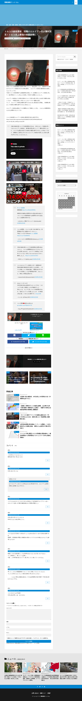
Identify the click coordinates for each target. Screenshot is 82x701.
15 (69, 202)
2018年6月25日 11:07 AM (14, 551)
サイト (7, 632)
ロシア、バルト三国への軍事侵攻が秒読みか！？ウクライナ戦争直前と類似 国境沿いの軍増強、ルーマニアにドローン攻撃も (66, 83)
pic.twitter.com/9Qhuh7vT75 (24, 305)
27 (64, 207)
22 (69, 205)
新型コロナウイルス (61, 59)
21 (66, 205)
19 (61, 205)
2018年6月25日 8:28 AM (13, 452)
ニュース (15, 38)
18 (59, 205)
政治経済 (19, 38)
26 (61, 207)
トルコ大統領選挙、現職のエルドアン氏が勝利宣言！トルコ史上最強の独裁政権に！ (31, 48)
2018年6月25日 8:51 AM (13, 515)
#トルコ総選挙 (21, 207)
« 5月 (59, 209)
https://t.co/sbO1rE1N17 (31, 255)
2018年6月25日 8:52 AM (15, 481)
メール (7, 627)
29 (69, 207)
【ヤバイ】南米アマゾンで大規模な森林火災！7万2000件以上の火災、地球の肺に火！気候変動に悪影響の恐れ (35, 416)
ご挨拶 (48, 693)
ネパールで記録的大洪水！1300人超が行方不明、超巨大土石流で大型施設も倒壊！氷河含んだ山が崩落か (66, 97)
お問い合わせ (35, 693)
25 (59, 207)
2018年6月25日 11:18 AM (14, 569)
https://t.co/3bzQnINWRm (28, 210)
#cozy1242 (38, 293)
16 (71, 202)
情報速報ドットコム (11, 2)
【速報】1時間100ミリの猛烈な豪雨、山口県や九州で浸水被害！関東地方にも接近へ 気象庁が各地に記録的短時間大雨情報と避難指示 (35, 407)
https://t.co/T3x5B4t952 (23, 235)
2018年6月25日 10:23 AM (14, 531)
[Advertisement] (41, 14)
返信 (47, 460)
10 (73, 200)
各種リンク (43, 693)
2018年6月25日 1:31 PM (13, 590)
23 (71, 205)
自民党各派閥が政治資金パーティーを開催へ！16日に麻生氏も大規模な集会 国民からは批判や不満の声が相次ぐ (35, 426)
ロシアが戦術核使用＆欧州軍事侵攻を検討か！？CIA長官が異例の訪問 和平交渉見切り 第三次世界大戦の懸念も (66, 91)
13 (64, 202)
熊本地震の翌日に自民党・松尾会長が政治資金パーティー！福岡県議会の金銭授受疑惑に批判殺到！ (66, 117)
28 (66, 207)
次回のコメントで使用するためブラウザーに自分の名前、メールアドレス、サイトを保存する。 (28, 638)
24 (73, 205)
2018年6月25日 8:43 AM (13, 498)
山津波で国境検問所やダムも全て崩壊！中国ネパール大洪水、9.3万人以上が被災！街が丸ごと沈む (66, 76)
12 (61, 202)
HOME (7, 48)
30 (71, 207)
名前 (7, 621)
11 (59, 202)
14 (66, 202)
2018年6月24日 (21, 223)
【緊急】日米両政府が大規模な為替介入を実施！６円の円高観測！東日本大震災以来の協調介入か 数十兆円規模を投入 (66, 110)
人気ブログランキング (34, 330)
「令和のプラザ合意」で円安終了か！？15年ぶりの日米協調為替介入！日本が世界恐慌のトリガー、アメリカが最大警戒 (66, 104)
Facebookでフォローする (19, 341)
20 (64, 205)
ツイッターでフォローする (41, 341)
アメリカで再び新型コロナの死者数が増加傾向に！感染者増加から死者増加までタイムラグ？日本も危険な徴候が (35, 435)
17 (73, 202)
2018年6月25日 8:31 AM (13, 468)
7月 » (62, 209)
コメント (8, 608)
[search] (74, 56)
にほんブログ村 (18, 329)
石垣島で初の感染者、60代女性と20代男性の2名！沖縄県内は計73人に (35, 397)
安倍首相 (71, 59)
